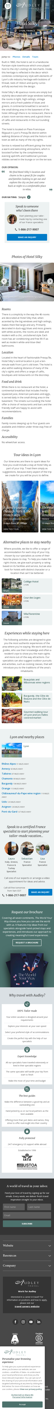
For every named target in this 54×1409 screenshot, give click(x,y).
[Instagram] (23, 1322)
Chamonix (7, 778)
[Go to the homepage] (28, 5)
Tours (35, 56)
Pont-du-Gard (9, 811)
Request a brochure (27, 942)
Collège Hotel (31, 581)
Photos (16, 56)
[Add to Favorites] (5, 46)
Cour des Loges (32, 597)
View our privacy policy (31, 1389)
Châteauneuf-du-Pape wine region (21, 793)
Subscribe (27, 1223)
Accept (22, 1404)
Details (26, 56)
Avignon (6, 806)
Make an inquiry (27, 237)
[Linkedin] (39, 1322)
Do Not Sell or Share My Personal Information (22, 1395)
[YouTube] (31, 1322)
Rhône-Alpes (9, 763)
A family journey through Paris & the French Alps (17, 511)
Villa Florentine (32, 613)
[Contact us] (8, 6)
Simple (22, 197)
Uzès (4, 801)
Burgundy (7, 783)
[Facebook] (15, 1322)
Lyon (26, 746)
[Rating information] (29, 197)
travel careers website (27, 1306)
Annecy (6, 768)
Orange (6, 788)
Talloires (6, 773)
